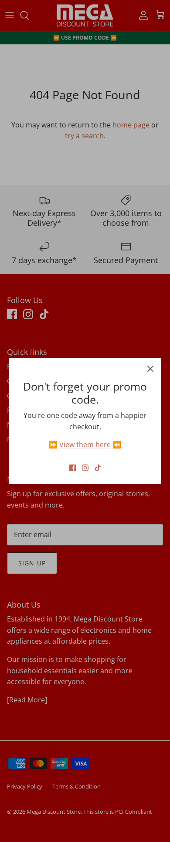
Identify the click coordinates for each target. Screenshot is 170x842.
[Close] (150, 368)
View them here (85, 444)
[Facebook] (72, 467)
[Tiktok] (98, 467)
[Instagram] (85, 467)
